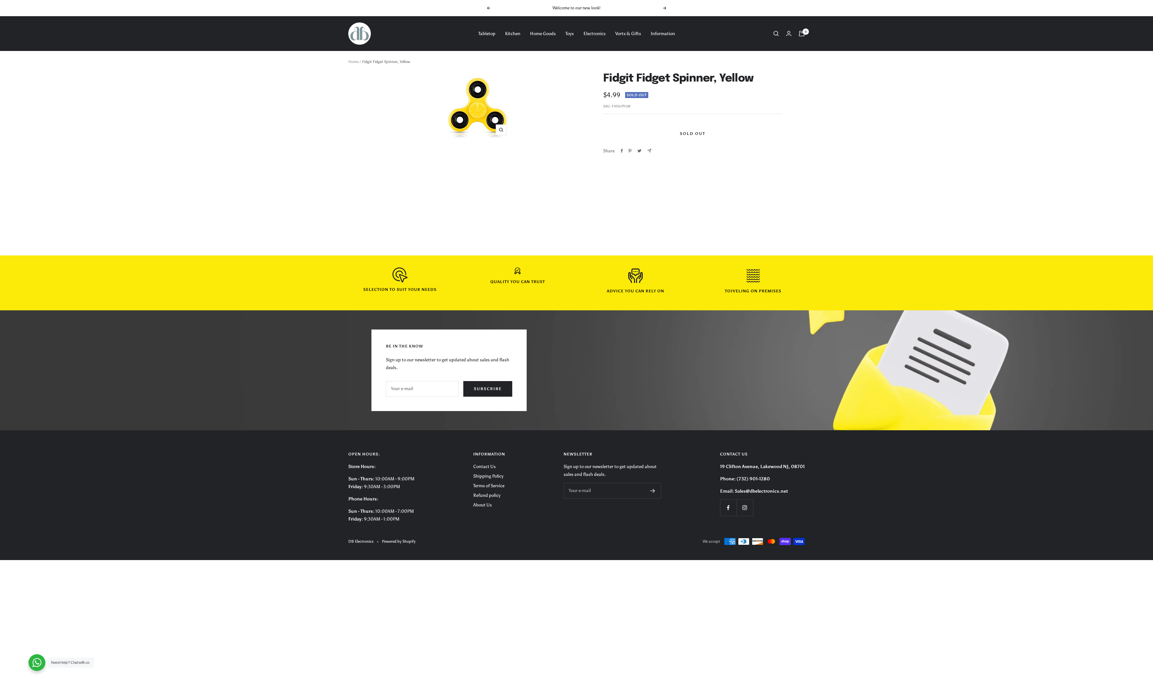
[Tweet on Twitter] (639, 151)
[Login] (788, 33)
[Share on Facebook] (622, 151)
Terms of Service (488, 485)
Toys (569, 33)
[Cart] (802, 33)
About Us (482, 505)
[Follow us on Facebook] (728, 508)
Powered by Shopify (399, 541)
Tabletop (486, 33)
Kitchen (512, 33)
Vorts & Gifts (628, 33)
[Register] (652, 491)
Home (353, 61)
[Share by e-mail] (649, 151)
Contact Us (484, 466)
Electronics (594, 33)
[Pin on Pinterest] (629, 151)
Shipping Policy (488, 476)
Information (663, 33)
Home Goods (543, 33)
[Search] (776, 33)
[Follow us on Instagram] (745, 508)
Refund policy (487, 495)
